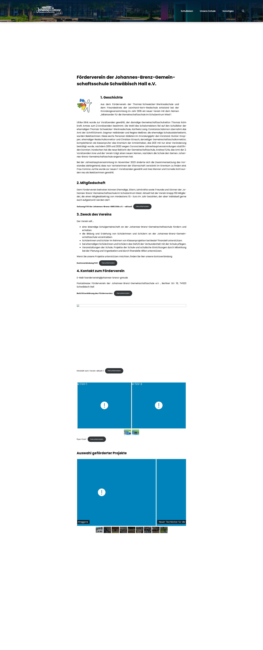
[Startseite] (39, 11)
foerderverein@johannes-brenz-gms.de (106, 277)
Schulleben (187, 11)
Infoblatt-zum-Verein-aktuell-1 (90, 370)
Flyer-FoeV (81, 439)
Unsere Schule (208, 11)
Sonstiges (228, 11)
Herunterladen (142, 206)
